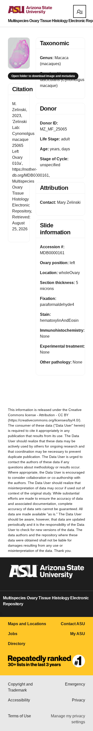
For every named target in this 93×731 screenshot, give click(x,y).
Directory (16, 644)
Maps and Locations (27, 624)
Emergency (75, 684)
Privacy (78, 700)
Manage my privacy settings (68, 719)
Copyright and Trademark (20, 687)
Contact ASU (73, 624)
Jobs (12, 634)
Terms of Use (19, 716)
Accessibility (19, 700)
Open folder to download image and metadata (43, 76)
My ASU (77, 634)
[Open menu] (79, 11)
